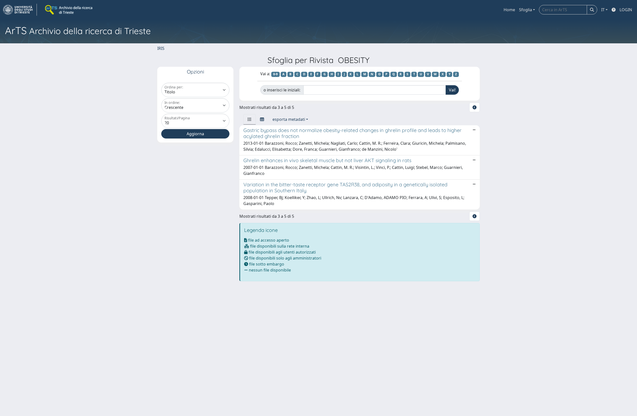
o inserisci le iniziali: (282, 90)
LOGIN (626, 9)
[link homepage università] (69, 10)
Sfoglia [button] (525, 9)
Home (509, 9)
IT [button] (603, 9)
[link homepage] (20, 10)
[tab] (249, 119)
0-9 (275, 74)
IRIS (160, 48)
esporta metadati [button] (288, 119)
